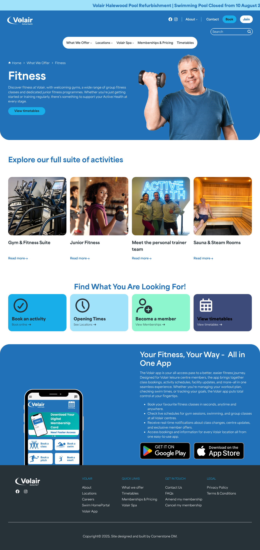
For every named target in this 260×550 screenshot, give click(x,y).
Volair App (90, 511)
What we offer (133, 487)
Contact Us (173, 487)
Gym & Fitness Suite (29, 242)
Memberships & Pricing (139, 499)
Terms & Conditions (221, 493)
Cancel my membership (183, 505)
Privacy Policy (217, 487)
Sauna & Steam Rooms (217, 242)
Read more (18, 258)
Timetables (130, 493)
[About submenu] (197, 19)
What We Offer (38, 63)
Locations (89, 493)
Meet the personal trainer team (159, 245)
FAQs (169, 493)
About (86, 487)
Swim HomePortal (96, 505)
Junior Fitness (85, 242)
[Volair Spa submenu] (133, 43)
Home (16, 63)
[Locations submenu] (112, 43)
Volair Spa (129, 505)
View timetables (26, 111)
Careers (88, 499)
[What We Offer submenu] (91, 43)
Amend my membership (183, 499)
